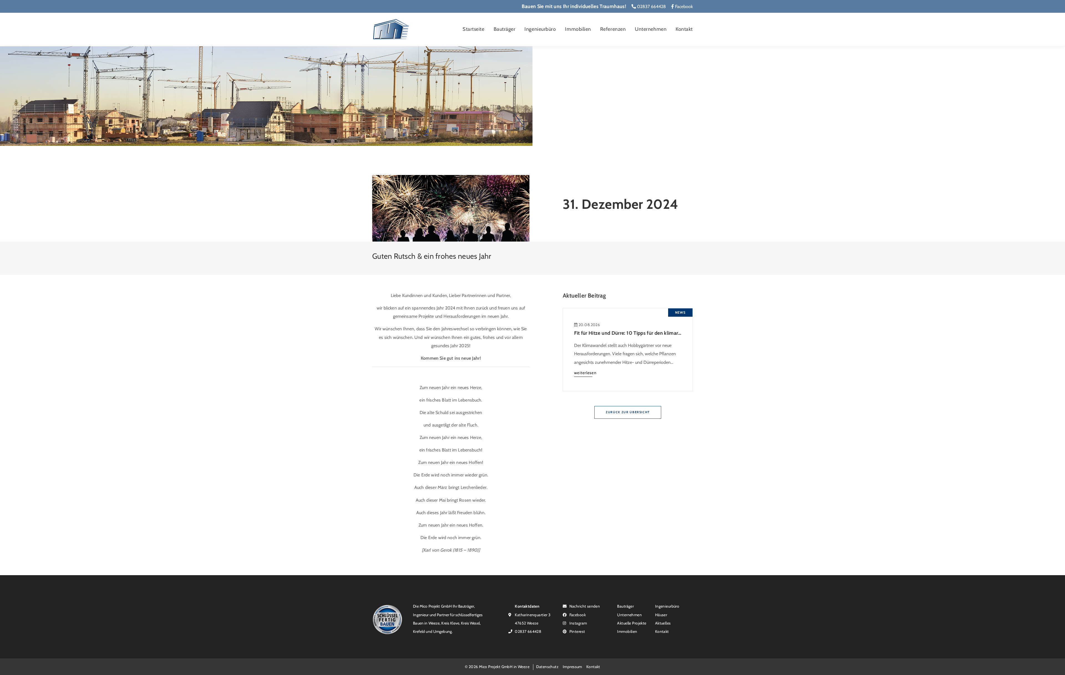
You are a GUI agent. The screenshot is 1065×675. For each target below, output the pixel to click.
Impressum (572, 666)
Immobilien (578, 29)
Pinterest (576, 631)
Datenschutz (547, 666)
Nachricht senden (584, 606)
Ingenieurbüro (540, 29)
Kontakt (684, 29)
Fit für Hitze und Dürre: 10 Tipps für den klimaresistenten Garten (645, 333)
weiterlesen (585, 372)
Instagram (577, 623)
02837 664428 (651, 6)
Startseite (473, 29)
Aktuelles (663, 623)
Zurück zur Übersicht (628, 412)
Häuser (661, 614)
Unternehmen (650, 29)
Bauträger (505, 29)
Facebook (683, 6)
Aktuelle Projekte (631, 623)
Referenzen (613, 29)
